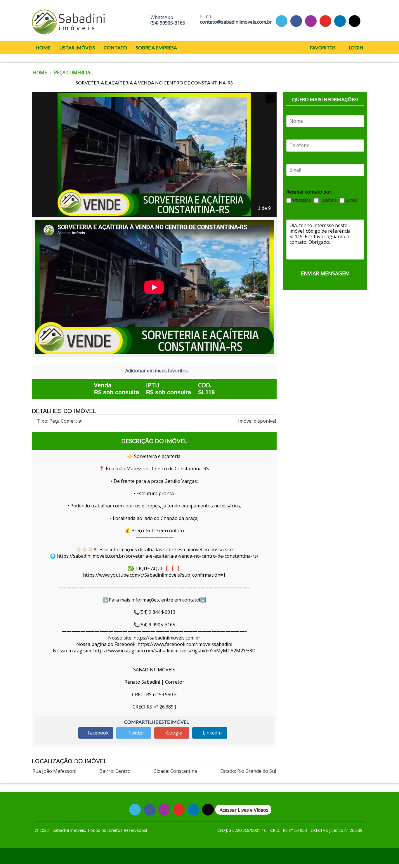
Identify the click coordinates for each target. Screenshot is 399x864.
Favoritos (322, 47)
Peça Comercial (73, 72)
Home (43, 47)
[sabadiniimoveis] (311, 21)
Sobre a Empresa (156, 47)
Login (355, 47)
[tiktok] (340, 21)
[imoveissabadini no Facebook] (296, 21)
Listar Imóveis (77, 47)
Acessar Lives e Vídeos (244, 810)
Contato (115, 47)
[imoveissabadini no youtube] (325, 21)
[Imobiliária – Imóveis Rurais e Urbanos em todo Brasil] (70, 20)
